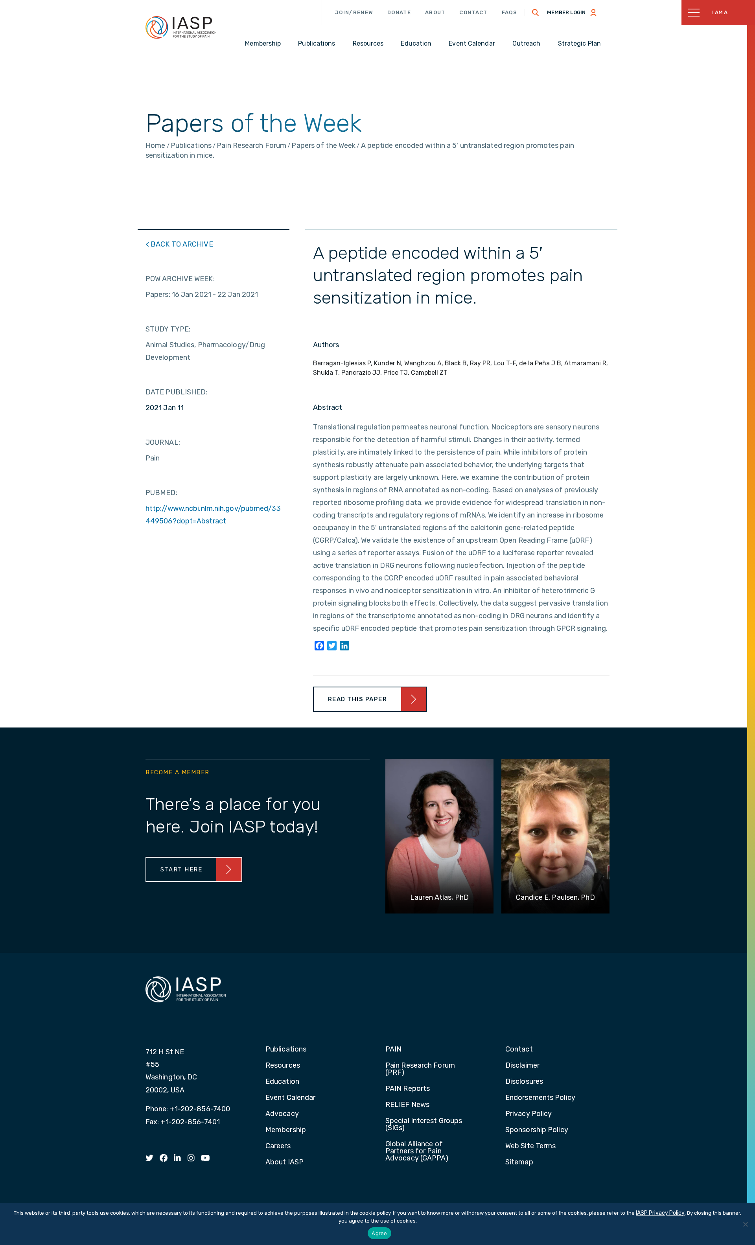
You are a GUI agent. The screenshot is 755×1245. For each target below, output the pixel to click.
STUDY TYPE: (167, 329)
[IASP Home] (180, 27)
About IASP (284, 1162)
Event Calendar (290, 1098)
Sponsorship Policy (536, 1130)
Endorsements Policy (540, 1098)
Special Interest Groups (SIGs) (423, 1124)
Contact (473, 12)
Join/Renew (354, 12)
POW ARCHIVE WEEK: (180, 278)
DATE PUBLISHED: (176, 392)
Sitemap (519, 1162)
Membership (285, 1130)
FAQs (509, 12)
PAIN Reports (407, 1089)
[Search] (535, 12)
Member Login (566, 12)
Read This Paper (357, 699)
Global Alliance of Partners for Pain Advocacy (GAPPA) (417, 1151)
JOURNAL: (162, 442)
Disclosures (524, 1082)
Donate (399, 12)
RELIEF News (407, 1105)
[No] (745, 1224)
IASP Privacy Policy (660, 1213)
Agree (379, 1233)
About (435, 12)
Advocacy (282, 1114)
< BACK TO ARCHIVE (179, 244)
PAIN (393, 1049)
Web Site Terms (530, 1146)
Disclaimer (522, 1066)
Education (282, 1082)
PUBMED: (161, 492)
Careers (278, 1146)
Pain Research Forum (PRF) (420, 1069)
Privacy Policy (528, 1114)
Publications (285, 1049)
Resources (282, 1066)
